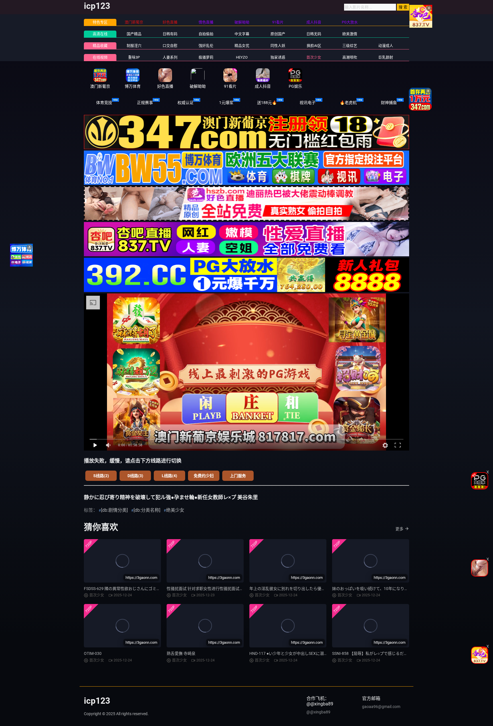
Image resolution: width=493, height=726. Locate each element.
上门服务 (238, 475)
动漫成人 (385, 45)
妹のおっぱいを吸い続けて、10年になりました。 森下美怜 (384, 588)
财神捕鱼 (389, 102)
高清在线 (100, 34)
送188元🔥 (267, 102)
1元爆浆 (226, 102)
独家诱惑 (277, 57)
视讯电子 (308, 102)
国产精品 (134, 34)
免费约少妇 (204, 475)
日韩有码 (170, 34)
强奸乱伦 (206, 45)
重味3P (134, 57)
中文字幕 (242, 34)
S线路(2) (101, 475)
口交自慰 (170, 45)
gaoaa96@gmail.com (381, 706)
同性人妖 (277, 45)
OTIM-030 (93, 653)
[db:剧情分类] (114, 510)
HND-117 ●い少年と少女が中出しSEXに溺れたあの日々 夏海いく (307, 653)
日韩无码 (313, 34)
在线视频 (100, 57)
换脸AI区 (314, 45)
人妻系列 (170, 57)
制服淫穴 (134, 45)
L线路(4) (169, 475)
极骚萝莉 (206, 57)
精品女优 (242, 45)
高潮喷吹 (349, 57)
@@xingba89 (318, 712)
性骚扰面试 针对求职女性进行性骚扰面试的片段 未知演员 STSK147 (226, 588)
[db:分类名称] (147, 510)
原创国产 (277, 34)
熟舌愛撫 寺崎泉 (181, 653)
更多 (399, 529)
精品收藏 (100, 45)
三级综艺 (349, 45)
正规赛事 (145, 102)
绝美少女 (175, 510)
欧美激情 (349, 34)
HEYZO (242, 57)
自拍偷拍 (206, 34)
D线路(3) (135, 475)
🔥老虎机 (348, 102)
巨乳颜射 (385, 57)
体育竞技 (104, 102)
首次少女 (313, 57)
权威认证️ (185, 102)
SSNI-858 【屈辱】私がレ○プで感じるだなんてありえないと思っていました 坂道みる (408, 653)
